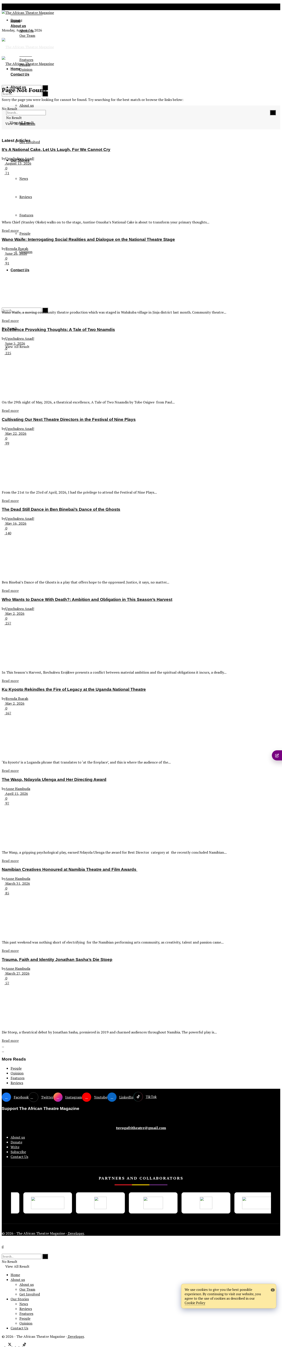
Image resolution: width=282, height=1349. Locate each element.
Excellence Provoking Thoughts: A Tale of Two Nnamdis (58, 329)
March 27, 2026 (17, 973)
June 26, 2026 (15, 253)
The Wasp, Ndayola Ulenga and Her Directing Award (54, 779)
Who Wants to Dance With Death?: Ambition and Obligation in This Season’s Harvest (87, 599)
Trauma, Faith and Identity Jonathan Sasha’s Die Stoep (57, 959)
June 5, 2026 (14, 343)
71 (6, 173)
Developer (75, 1233)
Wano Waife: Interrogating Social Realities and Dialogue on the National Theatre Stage (88, 239)
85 (6, 893)
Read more (10, 230)
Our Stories (20, 1299)
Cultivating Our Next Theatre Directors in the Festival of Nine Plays (69, 419)
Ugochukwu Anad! (20, 158)
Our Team (27, 35)
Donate (16, 1142)
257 (7, 623)
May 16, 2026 (15, 523)
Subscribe (18, 1151)
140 (7, 533)
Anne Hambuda (18, 788)
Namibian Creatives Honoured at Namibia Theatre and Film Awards (69, 869)
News (23, 1303)
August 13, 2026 (17, 163)
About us (18, 6)
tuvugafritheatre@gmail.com (141, 1127)
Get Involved (29, 1294)
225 (7, 353)
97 (6, 803)
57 (6, 983)
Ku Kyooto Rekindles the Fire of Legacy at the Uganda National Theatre (74, 689)
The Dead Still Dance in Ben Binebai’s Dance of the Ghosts (61, 509)
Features (17, 1078)
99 (6, 443)
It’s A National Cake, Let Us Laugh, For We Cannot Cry (56, 149)
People (24, 233)
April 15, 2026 (16, 793)
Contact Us (19, 1156)
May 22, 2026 (15, 433)
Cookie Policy (195, 1303)
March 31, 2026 (17, 883)
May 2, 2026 (14, 613)
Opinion (17, 1073)
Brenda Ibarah (17, 248)
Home (15, 21)
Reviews (17, 1082)
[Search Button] (45, 94)
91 (6, 263)
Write (15, 1147)
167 (7, 713)
